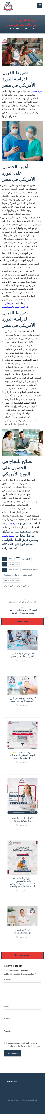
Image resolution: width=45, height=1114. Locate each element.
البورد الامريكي (13, 564)
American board (13, 570)
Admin (11, 558)
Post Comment (12, 1053)
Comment (9, 979)
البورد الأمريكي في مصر (11, 580)
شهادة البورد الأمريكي (23, 586)
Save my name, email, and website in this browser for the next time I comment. (24, 1044)
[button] (39, 5)
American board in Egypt (11, 575)
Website (7, 1031)
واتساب (5, 536)
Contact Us (11, 1081)
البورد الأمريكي (36, 91)
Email (7, 1019)
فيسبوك (11, 536)
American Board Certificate (30, 570)
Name (7, 1007)
